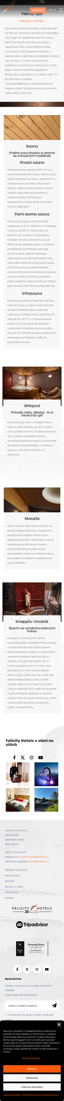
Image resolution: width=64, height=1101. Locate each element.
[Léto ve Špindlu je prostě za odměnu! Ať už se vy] (46, 800)
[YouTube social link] (40, 758)
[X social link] (22, 758)
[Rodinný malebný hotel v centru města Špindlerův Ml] (18, 800)
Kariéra (9, 897)
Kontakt (10, 881)
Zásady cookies (12, 1094)
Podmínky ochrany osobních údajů (40, 1094)
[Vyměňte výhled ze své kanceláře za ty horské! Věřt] (46, 774)
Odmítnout (32, 1078)
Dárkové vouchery (16, 869)
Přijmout (32, 1069)
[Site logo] (7, 12)
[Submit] (54, 1005)
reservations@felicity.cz (33, 856)
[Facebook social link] (14, 758)
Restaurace (12, 875)
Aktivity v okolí (13, 886)
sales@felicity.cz (39, 861)
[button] (59, 1024)
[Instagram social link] (31, 758)
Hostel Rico (12, 892)
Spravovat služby (31, 1058)
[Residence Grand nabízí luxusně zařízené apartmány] (18, 774)
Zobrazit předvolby (32, 1087)
